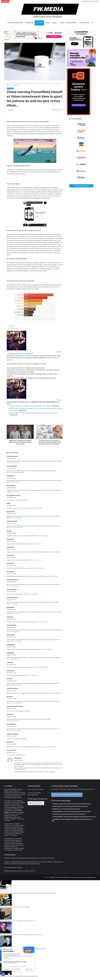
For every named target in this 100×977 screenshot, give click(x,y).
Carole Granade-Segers (15, 706)
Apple (54, 269)
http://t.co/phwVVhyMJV (13, 720)
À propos (11, 326)
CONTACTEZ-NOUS (84, 22)
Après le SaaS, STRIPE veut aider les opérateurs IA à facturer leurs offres (33, 413)
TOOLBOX (62, 22)
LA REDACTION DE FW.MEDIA (20, 354)
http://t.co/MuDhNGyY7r (17, 703)
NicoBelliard (11, 644)
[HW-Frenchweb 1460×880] (81, 66)
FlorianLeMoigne (12, 597)
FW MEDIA (55, 803)
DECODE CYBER (56, 806)
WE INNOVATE (56, 819)
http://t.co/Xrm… (16, 482)
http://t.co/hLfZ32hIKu (16, 730)
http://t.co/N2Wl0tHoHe (13, 586)
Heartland (28, 238)
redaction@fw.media (33, 794)
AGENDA (54, 22)
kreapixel (10, 714)
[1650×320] (34, 34)
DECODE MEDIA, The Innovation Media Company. (74, 877)
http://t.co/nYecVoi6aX (12, 472)
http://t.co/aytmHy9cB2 (36, 508)
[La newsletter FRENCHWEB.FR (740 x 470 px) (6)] (81, 47)
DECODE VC (55, 814)
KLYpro (9, 531)
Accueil (9, 83)
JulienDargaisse (12, 456)
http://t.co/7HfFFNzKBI (16, 641)
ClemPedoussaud (13, 579)
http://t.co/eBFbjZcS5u (14, 631)
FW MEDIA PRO (30, 22)
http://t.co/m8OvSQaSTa (16, 527)
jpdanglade (10, 607)
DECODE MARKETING (58, 811)
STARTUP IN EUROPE (58, 816)
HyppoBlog (10, 653)
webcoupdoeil (11, 625)
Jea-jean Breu (11, 750)
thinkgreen (18, 758)
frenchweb (10, 539)
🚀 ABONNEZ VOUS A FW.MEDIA (90, 1)
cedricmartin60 (12, 521)
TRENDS (47, 22)
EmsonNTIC (11, 635)
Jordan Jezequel (12, 734)
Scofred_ (10, 678)
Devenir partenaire (81, 186)
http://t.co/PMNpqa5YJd (33, 675)
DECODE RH (55, 809)
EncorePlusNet (12, 466)
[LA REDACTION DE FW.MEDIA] (16, 350)
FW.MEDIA (13, 789)
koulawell (10, 742)
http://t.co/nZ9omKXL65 (13, 462)
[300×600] (78, 114)
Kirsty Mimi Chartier (13, 495)
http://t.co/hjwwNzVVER (13, 659)
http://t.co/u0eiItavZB (35, 543)
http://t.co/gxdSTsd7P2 (33, 594)
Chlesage (10, 617)
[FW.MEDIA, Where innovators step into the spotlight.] (50, 11)
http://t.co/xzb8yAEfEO (39, 667)
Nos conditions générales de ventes (13, 867)
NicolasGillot (11, 485)
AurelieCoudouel (12, 688)
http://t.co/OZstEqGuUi (16, 517)
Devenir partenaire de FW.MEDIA (36, 789)
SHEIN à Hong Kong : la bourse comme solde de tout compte (29, 406)
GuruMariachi (11, 724)
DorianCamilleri (12, 589)
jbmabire (10, 696)
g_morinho (10, 670)
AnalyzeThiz (11, 511)
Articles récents (13, 328)
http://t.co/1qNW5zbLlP (56, 693)
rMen (8, 503)
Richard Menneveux (22, 863)
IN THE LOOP (39, 22)
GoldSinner (10, 476)
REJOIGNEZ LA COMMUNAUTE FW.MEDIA (67, 794)
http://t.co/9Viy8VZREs (16, 685)
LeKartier (10, 662)
